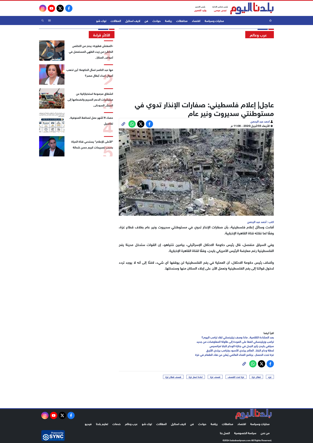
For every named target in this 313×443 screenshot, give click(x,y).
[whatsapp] (123, 124)
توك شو (101, 20)
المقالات (116, 20)
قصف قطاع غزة (173, 377)
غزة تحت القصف (236, 377)
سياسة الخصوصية (245, 432)
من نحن (265, 432)
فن (146, 20)
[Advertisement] (196, 68)
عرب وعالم (131, 423)
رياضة (168, 20)
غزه (270, 377)
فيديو (88, 423)
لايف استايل (132, 20)
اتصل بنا (225, 432)
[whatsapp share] (132, 124)
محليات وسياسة (214, 20)
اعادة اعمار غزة (196, 377)
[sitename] (253, 414)
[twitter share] (140, 124)
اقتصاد (196, 20)
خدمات (116, 423)
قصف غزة (215, 377)
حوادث (157, 20)
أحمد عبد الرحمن (260, 121)
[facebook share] (149, 124)
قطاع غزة (256, 377)
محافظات (181, 20)
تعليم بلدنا (102, 423)
